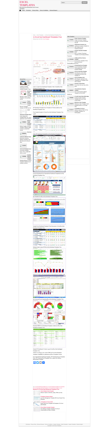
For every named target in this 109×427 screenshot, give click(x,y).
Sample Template (56, 424)
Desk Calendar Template (29, 82)
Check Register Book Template (47, 391)
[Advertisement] (54, 22)
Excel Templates (40, 35)
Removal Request (53, 10)
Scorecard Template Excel (25, 148)
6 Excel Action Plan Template (81, 71)
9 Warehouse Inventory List (80, 44)
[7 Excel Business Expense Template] (70, 90)
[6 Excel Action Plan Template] (70, 72)
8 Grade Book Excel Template (81, 65)
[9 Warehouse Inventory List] (70, 45)
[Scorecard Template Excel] (23, 145)
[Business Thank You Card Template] (23, 94)
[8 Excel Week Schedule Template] (36, 410)
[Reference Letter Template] (70, 103)
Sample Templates (72, 424)
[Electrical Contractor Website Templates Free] (23, 133)
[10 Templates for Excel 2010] (36, 405)
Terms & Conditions (44, 10)
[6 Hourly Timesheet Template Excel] (70, 51)
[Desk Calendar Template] (23, 84)
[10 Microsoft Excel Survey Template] (70, 59)
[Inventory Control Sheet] (70, 84)
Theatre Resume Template (29, 102)
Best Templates (65, 424)
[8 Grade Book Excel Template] (70, 66)
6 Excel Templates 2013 (80, 77)
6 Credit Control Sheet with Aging (82, 96)
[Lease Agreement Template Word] (23, 113)
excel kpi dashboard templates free (41, 386)
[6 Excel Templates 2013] (70, 78)
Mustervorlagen (80, 424)
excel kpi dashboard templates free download (56, 386)
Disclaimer (28, 10)
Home (23, 10)
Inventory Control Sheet (80, 83)
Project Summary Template (80, 38)
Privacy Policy (35, 10)
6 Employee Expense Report (47, 396)
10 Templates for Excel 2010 (47, 401)
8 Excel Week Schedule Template (48, 407)
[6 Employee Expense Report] (37, 400)
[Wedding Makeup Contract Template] (23, 156)
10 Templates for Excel (79, 108)
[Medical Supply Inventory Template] (23, 121)
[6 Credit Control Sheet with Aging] (70, 97)
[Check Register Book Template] (36, 394)
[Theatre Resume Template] (23, 102)
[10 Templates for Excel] (70, 109)
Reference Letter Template (80, 102)
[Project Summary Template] (70, 39)
